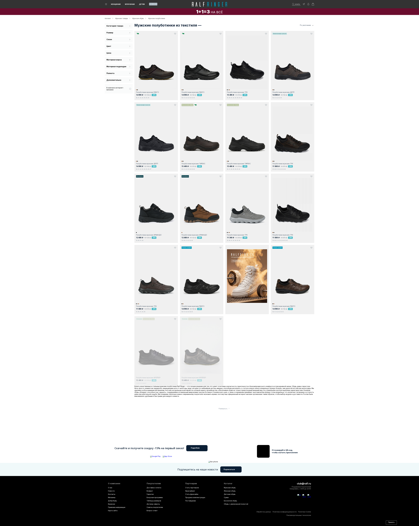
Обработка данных (263, 512)
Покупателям (154, 484)
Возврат (150, 491)
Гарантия (150, 494)
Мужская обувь (230, 488)
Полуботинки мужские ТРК (237, 92)
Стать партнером (192, 488)
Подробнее (195, 448)
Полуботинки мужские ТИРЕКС (193, 164)
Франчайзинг (190, 491)
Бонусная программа (155, 497)
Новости (111, 491)
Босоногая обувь (230, 501)
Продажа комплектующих (195, 497)
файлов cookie (159, 522)
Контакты (111, 494)
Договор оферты (153, 504)
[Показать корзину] (313, 5)
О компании (114, 484)
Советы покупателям (155, 507)
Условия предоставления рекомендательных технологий (210, 522)
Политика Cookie (304, 512)
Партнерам (191, 484)
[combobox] (303, 25)
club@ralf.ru (304, 484)
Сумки (226, 497)
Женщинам (116, 4)
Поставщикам (190, 501)
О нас (110, 488)
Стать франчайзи (191, 494)
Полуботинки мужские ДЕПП (283, 92)
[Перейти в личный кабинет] (308, 5)
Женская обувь (230, 491)
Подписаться (229, 469)
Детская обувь (229, 494)
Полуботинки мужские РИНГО (147, 92)
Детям (142, 4)
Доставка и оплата (154, 488)
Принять (391, 522)
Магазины (111, 497)
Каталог (228, 484)
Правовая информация (116, 507)
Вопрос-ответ (152, 510)
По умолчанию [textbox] (305, 25)
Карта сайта (112, 510)
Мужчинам (130, 4)
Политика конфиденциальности (285, 512)
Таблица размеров (154, 501)
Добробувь (112, 501)
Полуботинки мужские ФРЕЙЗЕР (148, 378)
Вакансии (111, 504)
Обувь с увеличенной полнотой (236, 504)
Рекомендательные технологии (299, 515)
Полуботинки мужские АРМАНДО (148, 235)
